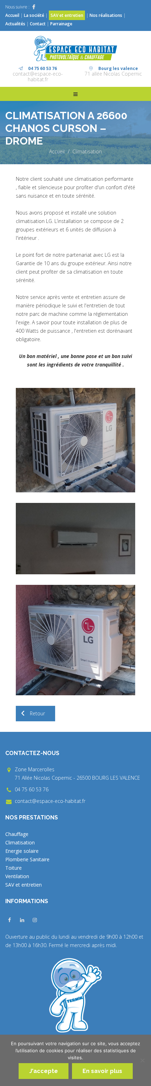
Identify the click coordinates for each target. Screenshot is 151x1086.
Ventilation (17, 876)
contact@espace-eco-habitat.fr (38, 76)
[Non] (142, 1060)
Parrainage (61, 24)
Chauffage (16, 834)
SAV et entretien (67, 15)
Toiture (13, 867)
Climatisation (87, 151)
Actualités (15, 24)
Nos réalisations (106, 15)
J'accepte (43, 1071)
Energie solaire (22, 851)
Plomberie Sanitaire (27, 859)
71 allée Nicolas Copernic (113, 73)
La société (34, 15)
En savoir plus (102, 1071)
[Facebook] (33, 7)
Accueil (12, 15)
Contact (38, 24)
